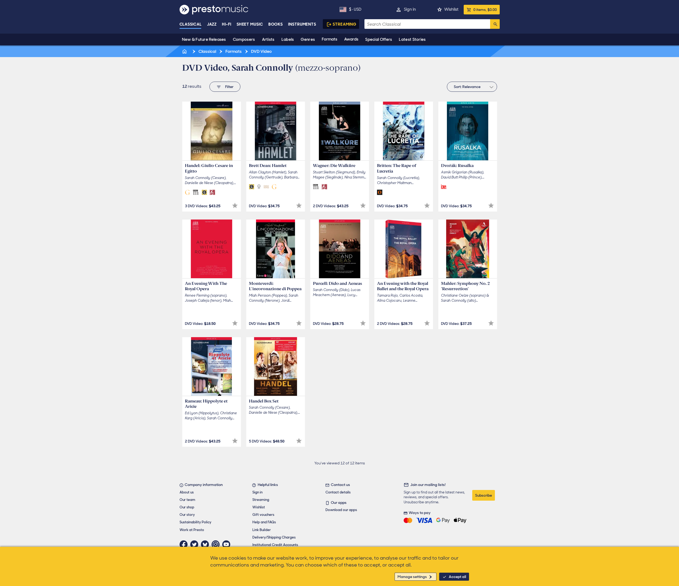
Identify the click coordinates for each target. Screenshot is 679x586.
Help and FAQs (264, 522)
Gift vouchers (263, 514)
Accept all (457, 576)
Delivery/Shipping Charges (274, 537)
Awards (351, 39)
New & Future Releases (204, 39)
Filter (229, 86)
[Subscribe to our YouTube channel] (227, 544)
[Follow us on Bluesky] (206, 544)
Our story (187, 514)
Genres (308, 39)
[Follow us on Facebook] (185, 544)
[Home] (185, 51)
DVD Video (261, 51)
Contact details (338, 492)
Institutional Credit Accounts (275, 545)
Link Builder (261, 530)
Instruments (302, 24)
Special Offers (378, 39)
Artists (268, 39)
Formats (329, 39)
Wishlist (451, 9)
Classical (191, 24)
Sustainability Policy (195, 522)
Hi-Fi (226, 24)
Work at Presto (192, 530)
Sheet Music (250, 24)
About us (187, 492)
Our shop (187, 507)
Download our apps (341, 510)
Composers (244, 39)
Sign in (410, 9)
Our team (187, 499)
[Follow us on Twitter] (195, 544)
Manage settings (412, 576)
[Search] (495, 24)
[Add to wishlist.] (235, 205)
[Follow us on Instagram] (217, 544)
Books (275, 24)
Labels (287, 39)
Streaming (344, 24)
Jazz (212, 24)
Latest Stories (412, 39)
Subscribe (483, 495)
